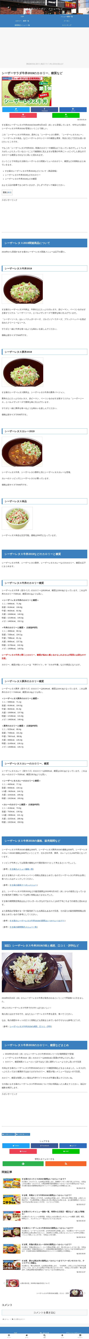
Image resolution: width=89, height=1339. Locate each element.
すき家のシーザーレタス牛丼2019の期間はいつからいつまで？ (37, 921)
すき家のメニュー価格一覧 (21, 869)
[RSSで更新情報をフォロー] (65, 1163)
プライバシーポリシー (73, 1333)
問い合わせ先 (44, 1333)
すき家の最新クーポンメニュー (23, 885)
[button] (82, 636)
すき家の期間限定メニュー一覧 (23, 927)
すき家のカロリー (9, 1134)
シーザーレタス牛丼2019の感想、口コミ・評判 (30, 1026)
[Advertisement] (44, 44)
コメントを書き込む (44, 1312)
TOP (15, 1333)
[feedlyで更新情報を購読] (23, 1163)
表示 (9, 192)
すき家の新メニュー (23, 1134)
